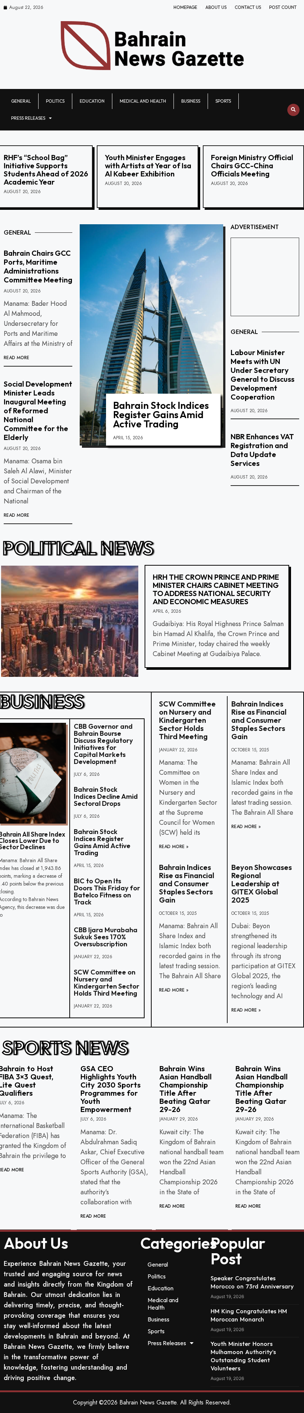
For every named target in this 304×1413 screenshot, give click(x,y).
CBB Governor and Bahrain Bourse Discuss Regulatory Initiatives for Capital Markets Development (103, 744)
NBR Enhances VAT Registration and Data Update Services (262, 450)
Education (92, 101)
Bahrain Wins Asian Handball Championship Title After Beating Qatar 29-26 (185, 1089)
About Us (216, 7)
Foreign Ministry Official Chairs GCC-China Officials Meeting (252, 165)
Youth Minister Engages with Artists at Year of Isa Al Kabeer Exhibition (148, 165)
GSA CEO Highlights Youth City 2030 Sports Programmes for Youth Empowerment (110, 1089)
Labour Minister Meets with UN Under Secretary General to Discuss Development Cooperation (262, 374)
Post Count (283, 7)
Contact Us (248, 7)
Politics (55, 101)
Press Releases (28, 118)
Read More (16, 357)
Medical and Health (143, 101)
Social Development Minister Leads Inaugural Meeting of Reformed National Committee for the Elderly (38, 410)
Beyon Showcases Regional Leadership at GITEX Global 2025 (261, 883)
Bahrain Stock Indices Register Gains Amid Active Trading (161, 414)
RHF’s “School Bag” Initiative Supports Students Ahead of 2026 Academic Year (46, 169)
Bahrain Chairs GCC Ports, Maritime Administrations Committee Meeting (38, 266)
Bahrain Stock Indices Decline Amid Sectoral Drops (106, 796)
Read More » (173, 846)
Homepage (185, 7)
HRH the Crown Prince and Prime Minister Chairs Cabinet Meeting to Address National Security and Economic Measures (216, 589)
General (21, 101)
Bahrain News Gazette (147, 1402)
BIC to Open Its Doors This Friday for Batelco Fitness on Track (107, 891)
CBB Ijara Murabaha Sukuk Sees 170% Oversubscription (106, 937)
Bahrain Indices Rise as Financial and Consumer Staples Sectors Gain (259, 720)
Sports (223, 101)
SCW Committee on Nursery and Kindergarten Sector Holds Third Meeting (106, 982)
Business (190, 101)
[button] (293, 110)
